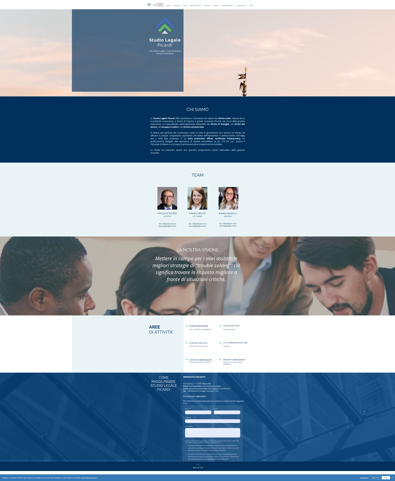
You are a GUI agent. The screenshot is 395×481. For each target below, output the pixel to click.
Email (216, 409)
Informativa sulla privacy (89, 478)
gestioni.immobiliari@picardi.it (200, 388)
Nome (187, 409)
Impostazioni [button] (364, 478)
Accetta (385, 478)
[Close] (392, 477)
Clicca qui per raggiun (194, 396)
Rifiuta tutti (375, 478)
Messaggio (189, 426)
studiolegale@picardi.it (167, 226)
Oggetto (188, 417)
